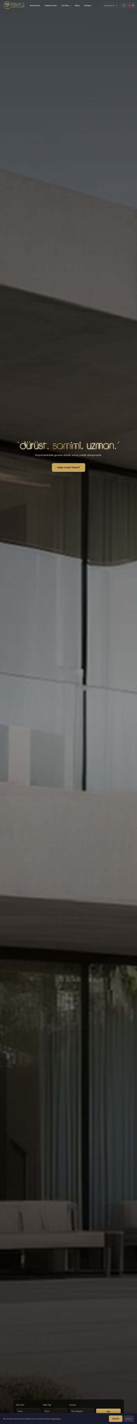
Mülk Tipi (47, 1405)
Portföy (65, 5)
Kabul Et (115, 1419)
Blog (77, 5)
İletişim (87, 5)
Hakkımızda (51, 5)
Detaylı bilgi (56, 1419)
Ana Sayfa (35, 5)
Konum (73, 1405)
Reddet (129, 1419)
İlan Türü (20, 1405)
